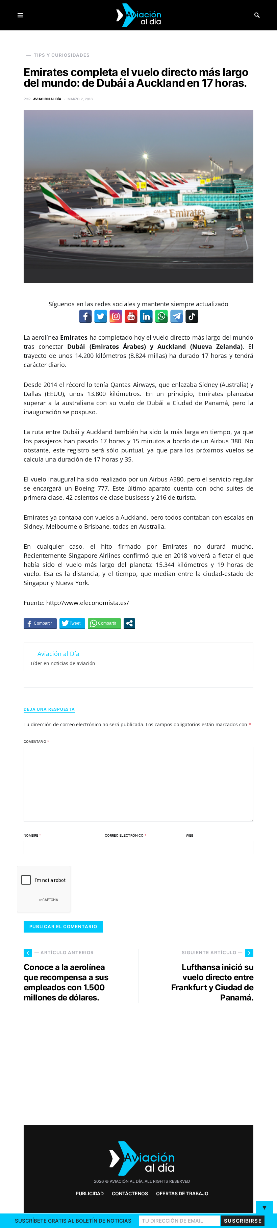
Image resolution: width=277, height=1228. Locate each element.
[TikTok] (192, 316)
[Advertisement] (199, 1061)
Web (190, 835)
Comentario (36, 741)
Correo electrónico (125, 835)
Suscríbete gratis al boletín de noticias (73, 1221)
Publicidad (90, 1193)
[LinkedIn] (146, 316)
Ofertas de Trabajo (182, 1193)
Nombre (32, 835)
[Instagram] (116, 316)
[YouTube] (131, 316)
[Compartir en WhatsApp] (104, 623)
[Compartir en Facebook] (40, 623)
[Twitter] (100, 316)
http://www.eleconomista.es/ (87, 603)
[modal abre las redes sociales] (129, 623)
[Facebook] (85, 316)
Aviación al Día (47, 99)
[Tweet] (72, 623)
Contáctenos (130, 1193)
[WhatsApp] (161, 316)
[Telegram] (176, 316)
